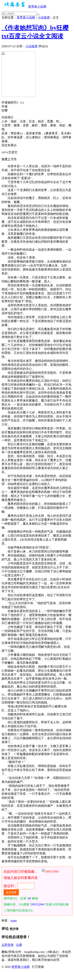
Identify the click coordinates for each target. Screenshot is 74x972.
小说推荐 (44, 17)
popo (14, 920)
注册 (19, 944)
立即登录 (8, 944)
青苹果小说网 (37, 6)
